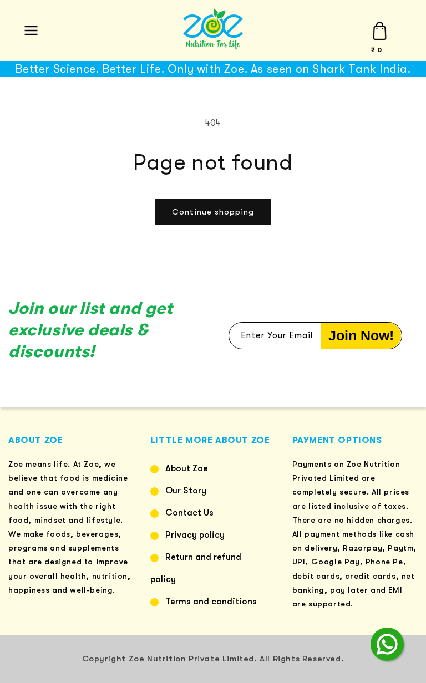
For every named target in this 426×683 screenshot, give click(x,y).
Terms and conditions (211, 601)
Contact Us (189, 513)
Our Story (185, 491)
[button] (30, 30)
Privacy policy (195, 535)
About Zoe (186, 468)
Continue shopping (213, 212)
